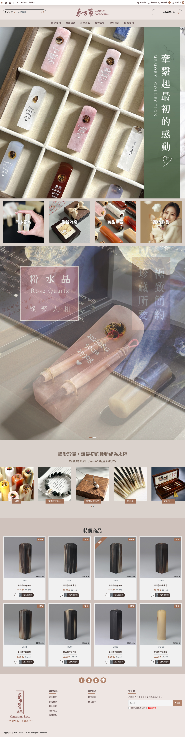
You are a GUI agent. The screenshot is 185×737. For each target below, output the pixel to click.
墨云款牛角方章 (24, 585)
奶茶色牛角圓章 (160, 652)
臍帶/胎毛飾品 (55, 501)
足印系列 (168, 501)
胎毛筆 (130, 501)
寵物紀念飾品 (92, 501)
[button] (91, 506)
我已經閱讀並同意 (143, 708)
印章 (17, 501)
